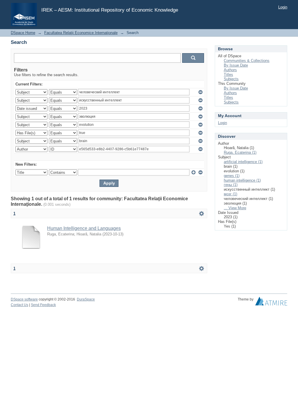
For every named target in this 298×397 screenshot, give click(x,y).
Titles (228, 74)
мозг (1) (230, 194)
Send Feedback (43, 305)
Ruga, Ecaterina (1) (240, 152)
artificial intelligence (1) (243, 162)
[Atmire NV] (271, 303)
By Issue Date (236, 65)
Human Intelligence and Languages (84, 228)
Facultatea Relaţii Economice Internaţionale (81, 33)
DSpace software (24, 299)
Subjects (231, 79)
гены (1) (230, 185)
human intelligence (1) (242, 180)
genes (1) (232, 176)
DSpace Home (23, 33)
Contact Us (19, 305)
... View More (235, 208)
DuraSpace (86, 299)
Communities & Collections (246, 60)
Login (282, 7)
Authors (230, 70)
